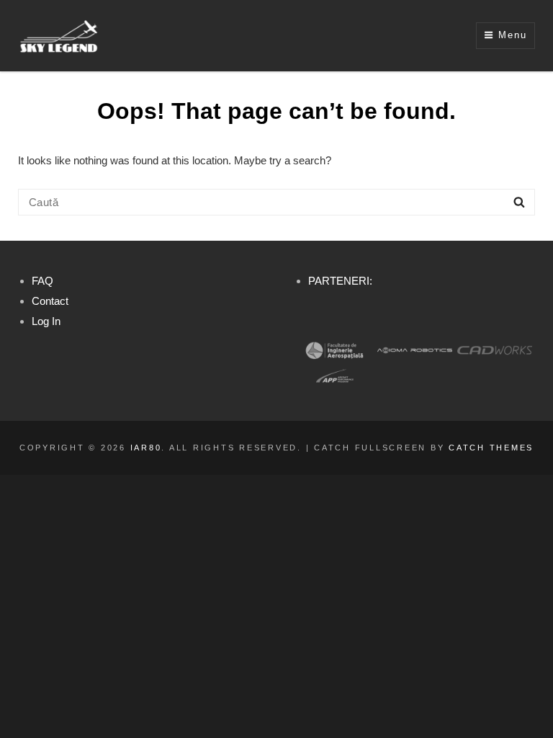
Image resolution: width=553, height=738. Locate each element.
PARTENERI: (340, 281)
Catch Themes (491, 447)
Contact (50, 301)
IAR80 (146, 447)
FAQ (42, 281)
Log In (46, 321)
